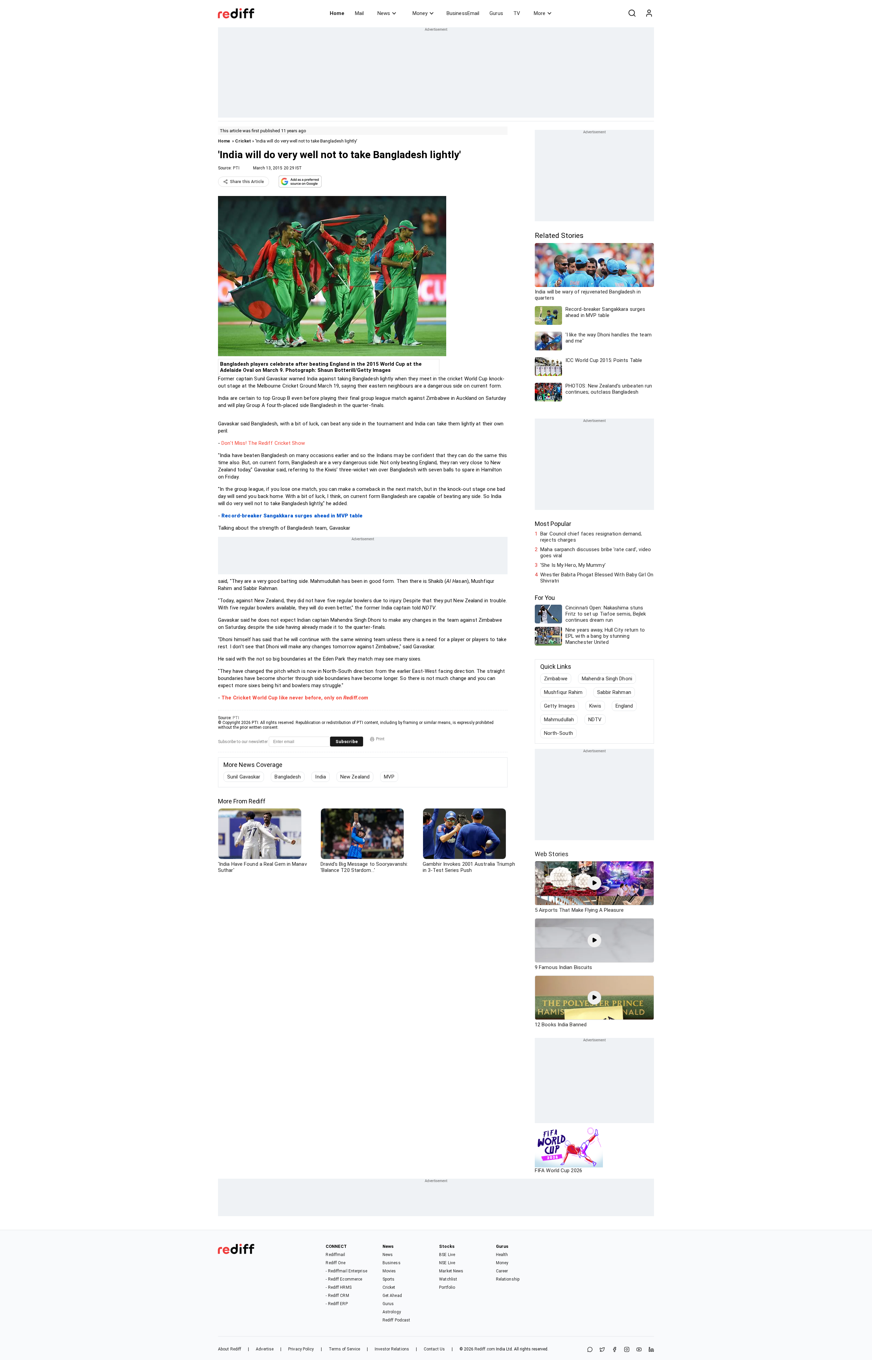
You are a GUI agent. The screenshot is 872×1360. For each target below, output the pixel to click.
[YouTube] (639, 1350)
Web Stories (552, 854)
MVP (389, 777)
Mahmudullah (559, 719)
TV (516, 13)
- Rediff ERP (336, 1303)
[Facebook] (614, 1350)
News (383, 13)
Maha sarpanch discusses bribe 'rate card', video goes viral (595, 552)
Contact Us (434, 1349)
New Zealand (355, 777)
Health (502, 1254)
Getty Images (559, 706)
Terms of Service (344, 1349)
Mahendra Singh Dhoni (607, 679)
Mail (359, 13)
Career (502, 1271)
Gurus (496, 13)
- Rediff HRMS (338, 1287)
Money (419, 13)
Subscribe (347, 741)
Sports (389, 1279)
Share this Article (247, 181)
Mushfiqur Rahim (563, 692)
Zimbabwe (555, 679)
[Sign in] (649, 13)
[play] (594, 883)
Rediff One (335, 1262)
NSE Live (447, 1262)
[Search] (632, 13)
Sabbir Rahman (614, 692)
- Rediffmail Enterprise (346, 1271)
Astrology (392, 1312)
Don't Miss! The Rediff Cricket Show (263, 443)
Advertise (265, 1349)
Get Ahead (392, 1295)
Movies (389, 1271)
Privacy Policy (301, 1349)
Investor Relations (392, 1349)
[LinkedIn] (651, 1350)
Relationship (507, 1279)
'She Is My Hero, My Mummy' (573, 565)
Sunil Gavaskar (243, 777)
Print (380, 739)
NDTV (595, 719)
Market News (451, 1271)
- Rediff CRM (337, 1295)
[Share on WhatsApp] (590, 1350)
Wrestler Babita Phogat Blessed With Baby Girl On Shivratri (596, 578)
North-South (558, 733)
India (320, 777)
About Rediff (229, 1349)
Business (392, 1262)
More (539, 13)
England (624, 706)
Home (337, 13)
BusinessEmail (463, 13)
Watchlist (448, 1279)
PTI (236, 168)
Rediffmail (335, 1254)
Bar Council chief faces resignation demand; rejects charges (591, 537)
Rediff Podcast (396, 1320)
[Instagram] (626, 1350)
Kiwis (595, 706)
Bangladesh (288, 777)
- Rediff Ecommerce (344, 1279)
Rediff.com (484, 1349)
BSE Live (447, 1254)
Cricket (243, 140)
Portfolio (447, 1287)
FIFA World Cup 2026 (558, 1170)
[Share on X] (602, 1350)
